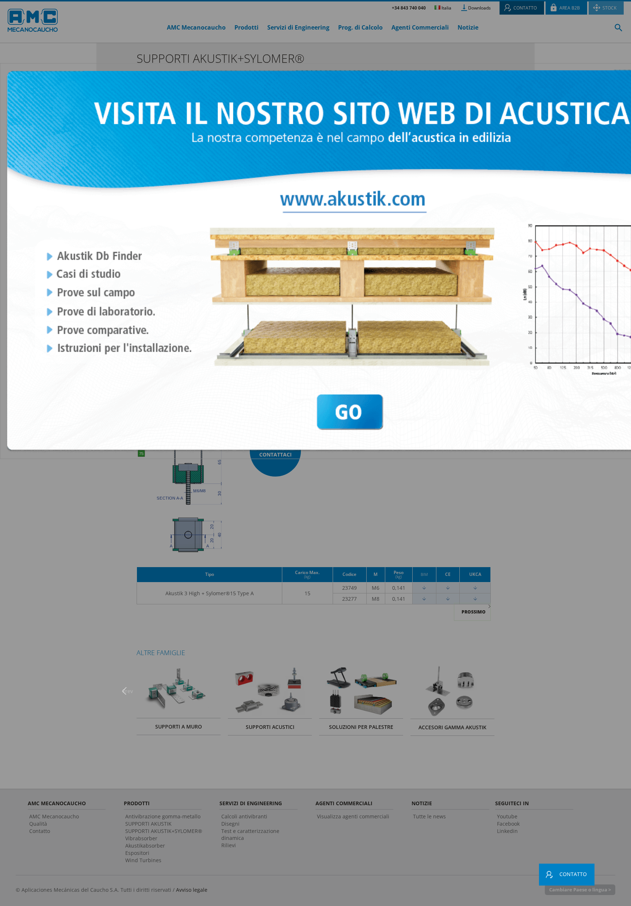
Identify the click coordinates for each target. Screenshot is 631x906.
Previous (127, 690)
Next (503, 690)
